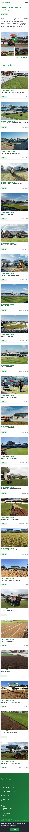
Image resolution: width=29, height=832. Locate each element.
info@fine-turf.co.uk (9, 791)
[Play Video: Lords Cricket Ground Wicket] (14, 39)
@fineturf (6, 796)
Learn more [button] (13, 825)
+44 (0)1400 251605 (8, 787)
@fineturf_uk (7, 800)
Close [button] (14, 829)
